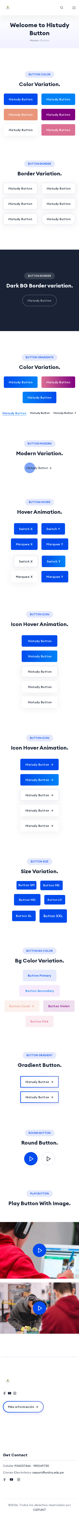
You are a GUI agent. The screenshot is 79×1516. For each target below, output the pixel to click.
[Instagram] (14, 1393)
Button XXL (53, 916)
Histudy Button (21, 99)
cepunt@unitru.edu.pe (48, 1472)
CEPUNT (39, 1510)
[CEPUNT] (17, 7)
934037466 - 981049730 (31, 1466)
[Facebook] (4, 1393)
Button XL (24, 916)
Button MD (51, 885)
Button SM (26, 885)
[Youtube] (9, 1393)
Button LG (55, 899)
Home (34, 40)
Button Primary (39, 975)
